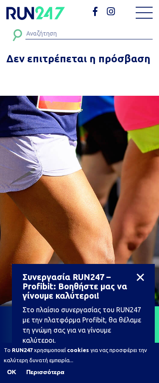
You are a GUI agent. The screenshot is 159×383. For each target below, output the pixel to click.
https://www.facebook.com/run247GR (98, 11)
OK (11, 372)
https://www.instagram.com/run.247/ (112, 11)
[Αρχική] (35, 13)
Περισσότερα (45, 372)
